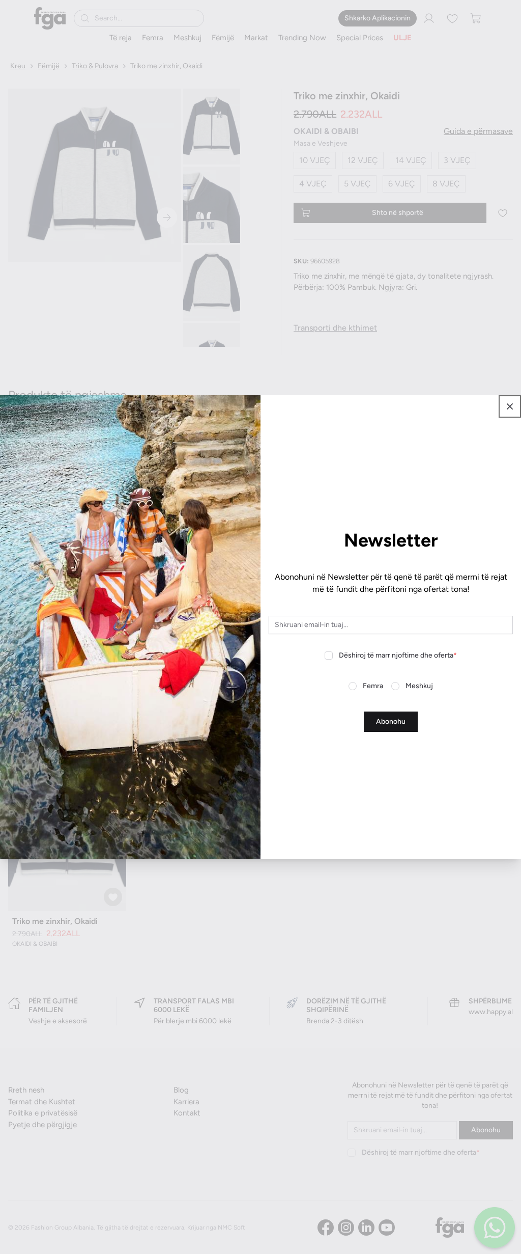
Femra (373, 685)
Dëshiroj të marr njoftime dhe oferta (398, 655)
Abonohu (391, 721)
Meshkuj (419, 685)
